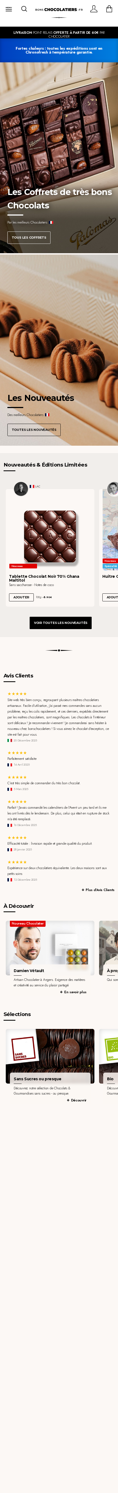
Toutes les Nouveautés (34, 430)
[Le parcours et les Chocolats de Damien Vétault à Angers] (50, 948)
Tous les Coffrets (29, 237)
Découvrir (79, 1100)
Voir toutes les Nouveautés (61, 623)
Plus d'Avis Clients (100, 889)
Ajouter (21, 597)
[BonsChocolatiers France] (59, 9)
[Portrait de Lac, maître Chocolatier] (21, 489)
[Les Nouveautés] (59, 350)
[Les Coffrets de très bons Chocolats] (59, 157)
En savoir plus (75, 992)
